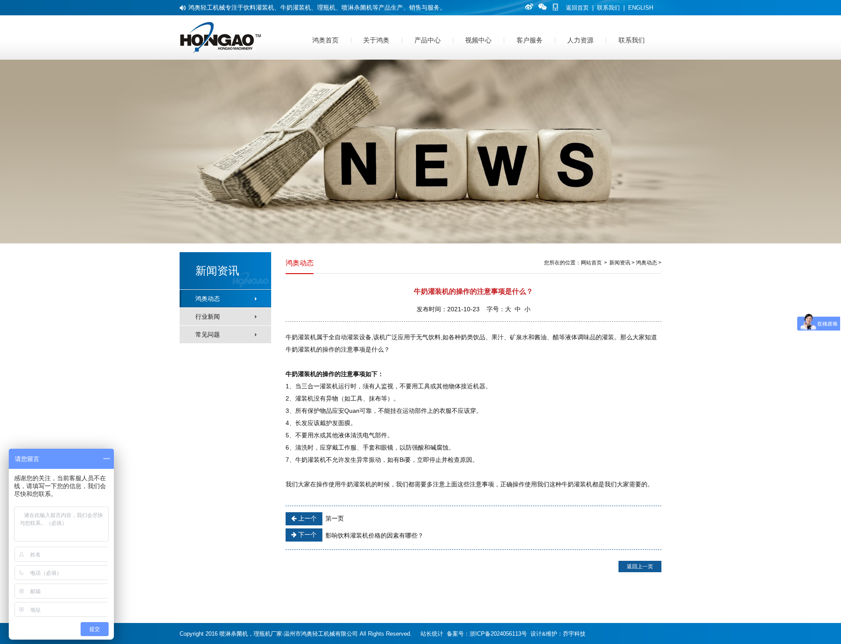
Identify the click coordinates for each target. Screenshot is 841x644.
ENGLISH (640, 7)
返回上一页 (640, 566)
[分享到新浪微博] (528, 6)
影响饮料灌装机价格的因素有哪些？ (360, 535)
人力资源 (580, 40)
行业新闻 (207, 316)
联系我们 (608, 7)
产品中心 (427, 40)
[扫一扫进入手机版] (555, 6)
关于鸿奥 (376, 40)
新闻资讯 (619, 263)
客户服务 (529, 40)
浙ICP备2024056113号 (498, 633)
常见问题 (207, 334)
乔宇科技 (574, 633)
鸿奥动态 (207, 298)
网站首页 (591, 263)
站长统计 (431, 633)
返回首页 (577, 7)
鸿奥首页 (325, 40)
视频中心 (478, 40)
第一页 (320, 518)
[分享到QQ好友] (541, 6)
